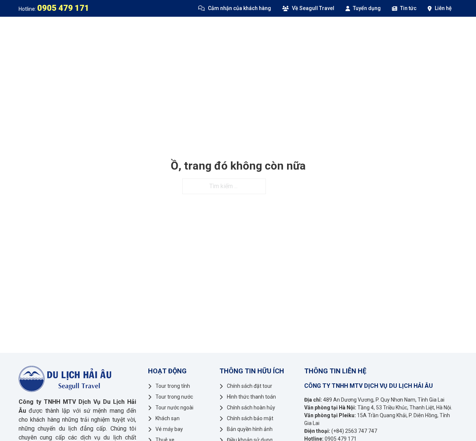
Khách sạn (332, 31)
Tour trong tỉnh (145, 31)
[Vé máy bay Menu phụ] (398, 31)
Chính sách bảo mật (250, 418)
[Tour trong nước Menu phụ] (241, 31)
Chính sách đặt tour (249, 386)
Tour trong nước (210, 31)
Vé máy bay (378, 31)
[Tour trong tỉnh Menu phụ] (174, 31)
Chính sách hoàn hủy (251, 408)
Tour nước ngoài (277, 31)
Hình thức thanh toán (251, 397)
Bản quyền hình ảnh (250, 429)
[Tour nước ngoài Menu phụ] (306, 31)
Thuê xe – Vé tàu (432, 31)
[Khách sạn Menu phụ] (352, 31)
